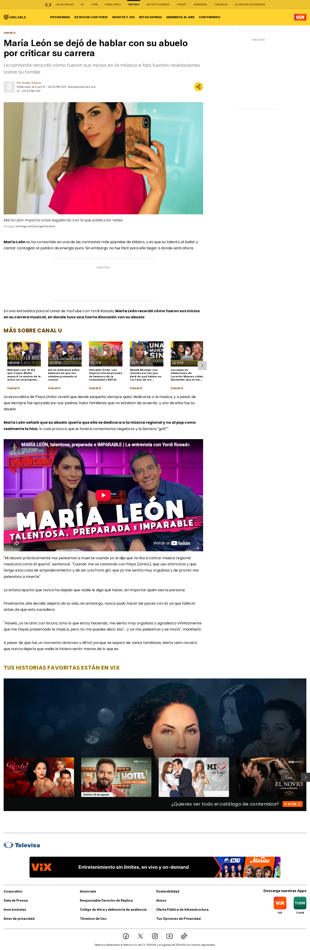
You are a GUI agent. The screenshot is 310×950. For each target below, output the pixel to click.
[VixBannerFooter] (155, 867)
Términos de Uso (93, 918)
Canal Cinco (113, 4)
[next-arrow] (202, 365)
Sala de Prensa (16, 900)
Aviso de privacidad (19, 918)
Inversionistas (15, 909)
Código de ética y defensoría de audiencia (113, 909)
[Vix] (300, 17)
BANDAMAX (200, 4)
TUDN (94, 4)
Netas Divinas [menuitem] (150, 17)
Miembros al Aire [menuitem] (180, 17)
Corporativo (13, 891)
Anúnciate (88, 891)
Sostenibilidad (167, 891)
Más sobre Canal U (33, 330)
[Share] (198, 86)
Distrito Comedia (158, 4)
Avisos (161, 900)
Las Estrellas (65, 4)
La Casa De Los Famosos (250, 4)
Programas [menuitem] (60, 17)
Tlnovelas (221, 4)
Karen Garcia (31, 83)
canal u (9, 33)
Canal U (13, 388)
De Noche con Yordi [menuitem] (91, 17)
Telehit (182, 4)
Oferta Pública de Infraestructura (182, 909)
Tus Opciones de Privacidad (178, 918)
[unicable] (15, 17)
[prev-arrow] (1, 777)
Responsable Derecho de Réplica (106, 900)
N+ (82, 4)
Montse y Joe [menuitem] (123, 17)
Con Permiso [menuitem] (209, 17)
